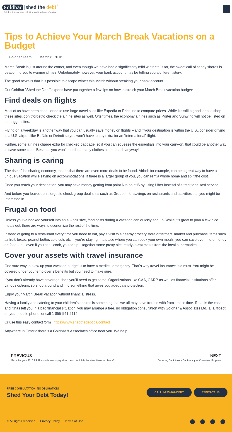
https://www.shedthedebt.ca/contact (81, 322)
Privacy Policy (50, 421)
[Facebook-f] (192, 421)
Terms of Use (73, 421)
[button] (226, 9)
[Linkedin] (202, 421)
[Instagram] (212, 421)
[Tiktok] (222, 421)
